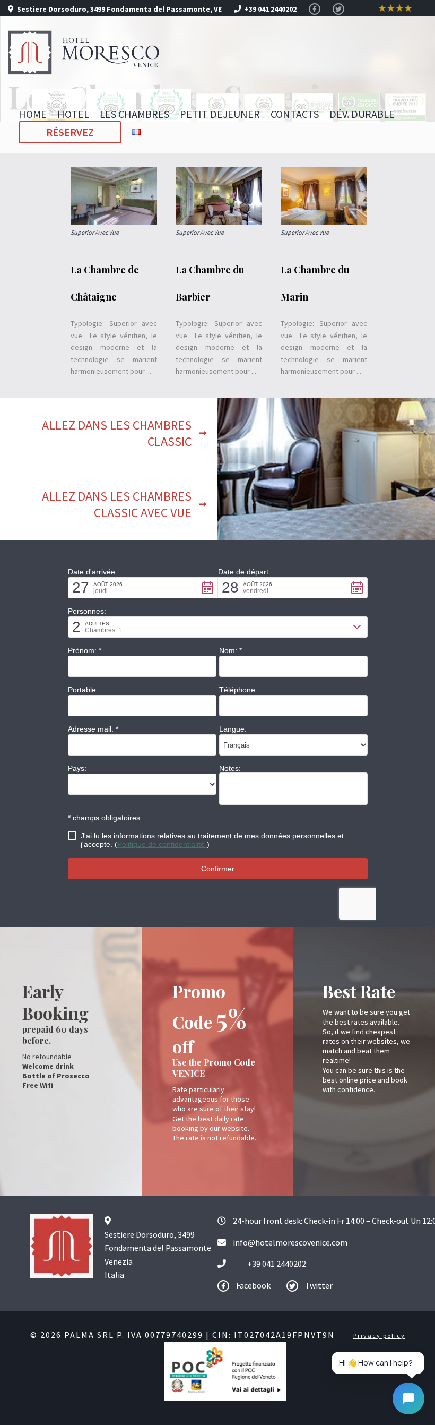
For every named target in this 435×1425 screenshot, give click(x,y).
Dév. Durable (362, 114)
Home (33, 114)
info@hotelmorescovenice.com (290, 1242)
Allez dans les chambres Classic (117, 433)
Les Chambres (134, 114)
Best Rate (359, 991)
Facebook (252, 1285)
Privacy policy (379, 1336)
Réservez (70, 132)
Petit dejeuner (220, 114)
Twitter (318, 1285)
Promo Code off (209, 1019)
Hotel (73, 114)
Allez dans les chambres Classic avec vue (117, 504)
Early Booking (55, 1002)
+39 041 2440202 (276, 1263)
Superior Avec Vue (95, 232)
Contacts (295, 114)
